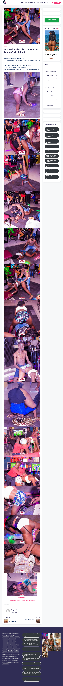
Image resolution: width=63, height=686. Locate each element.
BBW (7, 635)
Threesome (5, 660)
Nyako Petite (16, 652)
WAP (4, 662)
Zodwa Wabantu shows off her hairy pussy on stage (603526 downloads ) (31, 668)
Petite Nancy (5, 654)
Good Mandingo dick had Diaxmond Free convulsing (50, 70)
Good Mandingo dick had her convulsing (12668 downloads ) (51, 135)
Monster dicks (10, 650)
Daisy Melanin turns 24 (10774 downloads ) (50, 146)
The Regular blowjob (15, 658)
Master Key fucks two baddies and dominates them (51, 104)
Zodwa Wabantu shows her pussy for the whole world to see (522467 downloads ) (31, 673)
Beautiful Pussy (12, 635)
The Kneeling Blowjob (6, 658)
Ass (3, 635)
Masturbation (17, 648)
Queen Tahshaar (16, 654)
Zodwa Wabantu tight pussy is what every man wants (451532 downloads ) (31, 649)
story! (6, 46)
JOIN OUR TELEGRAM (22, 597)
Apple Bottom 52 (16, 633)
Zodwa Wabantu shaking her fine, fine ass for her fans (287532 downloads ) (31, 679)
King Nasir (4, 648)
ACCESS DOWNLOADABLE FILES (28, 600)
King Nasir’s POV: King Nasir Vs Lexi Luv (51, 81)
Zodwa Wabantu (5, 664)
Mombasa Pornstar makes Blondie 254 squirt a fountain (51, 74)
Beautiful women (5, 637)
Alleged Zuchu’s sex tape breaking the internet (50, 88)
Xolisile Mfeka (9, 662)
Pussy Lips (10, 654)
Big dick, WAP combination (50, 67)
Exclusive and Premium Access (51, 20)
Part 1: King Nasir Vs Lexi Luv (51, 84)
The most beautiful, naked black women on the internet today (51, 96)
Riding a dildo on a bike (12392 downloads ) (51, 165)
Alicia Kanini (5, 633)
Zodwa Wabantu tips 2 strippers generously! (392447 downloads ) (31, 644)
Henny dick (5, 646)
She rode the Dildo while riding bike (51, 100)
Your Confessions (15, 662)
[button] (57, 3)
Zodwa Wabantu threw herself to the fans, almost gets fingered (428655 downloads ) (31, 654)
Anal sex (10, 633)
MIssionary (5, 650)
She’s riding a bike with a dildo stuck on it (51, 92)
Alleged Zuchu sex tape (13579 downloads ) (51, 156)
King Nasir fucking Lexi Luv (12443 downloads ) (51, 151)
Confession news (12, 639)
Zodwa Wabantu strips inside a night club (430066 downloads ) (31, 659)
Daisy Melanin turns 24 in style (51, 78)
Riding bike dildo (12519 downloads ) (51, 161)
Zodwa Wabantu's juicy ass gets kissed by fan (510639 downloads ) (31, 640)
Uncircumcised (14, 660)
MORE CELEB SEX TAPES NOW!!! (16, 600)
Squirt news (5, 656)
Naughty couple (5, 652)
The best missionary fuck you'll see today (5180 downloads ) (51, 129)
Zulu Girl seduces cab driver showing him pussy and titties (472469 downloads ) (31, 635)
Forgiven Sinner (15, 610)
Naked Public (17, 650)
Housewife (10, 646)
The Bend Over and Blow (12, 656)
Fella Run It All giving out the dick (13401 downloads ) (51, 177)
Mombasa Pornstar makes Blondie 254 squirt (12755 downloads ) (51, 141)
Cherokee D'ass (5, 639)
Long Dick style (10, 648)
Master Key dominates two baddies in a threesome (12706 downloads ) (51, 171)
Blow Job (11, 637)
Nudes (11, 652)
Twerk (9, 660)
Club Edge (6, 604)
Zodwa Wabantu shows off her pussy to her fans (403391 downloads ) (31, 663)
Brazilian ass (17, 637)
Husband (15, 646)
